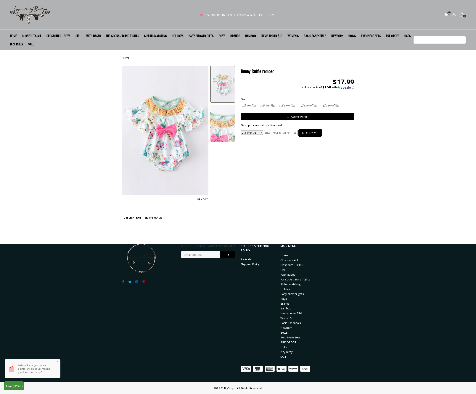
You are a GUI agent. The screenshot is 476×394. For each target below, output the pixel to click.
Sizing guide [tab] (153, 217)
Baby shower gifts (201, 35)
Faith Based (93, 35)
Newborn (337, 35)
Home (13, 35)
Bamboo (250, 35)
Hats (407, 35)
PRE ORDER (392, 35)
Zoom (204, 199)
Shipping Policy (250, 264)
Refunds (246, 259)
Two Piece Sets (371, 35)
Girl (78, 35)
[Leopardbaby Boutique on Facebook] (123, 282)
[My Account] (454, 15)
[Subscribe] (227, 254)
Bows (352, 35)
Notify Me (310, 133)
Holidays (178, 35)
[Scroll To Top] (465, 369)
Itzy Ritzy (16, 44)
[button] (327, 87)
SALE (31, 44)
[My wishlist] (446, 15)
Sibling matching (155, 35)
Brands (235, 35)
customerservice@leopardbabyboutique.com (239, 15)
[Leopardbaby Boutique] (30, 15)
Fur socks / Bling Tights (122, 35)
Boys (222, 35)
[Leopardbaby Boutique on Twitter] (130, 282)
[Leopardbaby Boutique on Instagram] (137, 282)
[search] (440, 40)
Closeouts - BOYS (58, 35)
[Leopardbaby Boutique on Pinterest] (144, 282)
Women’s (293, 35)
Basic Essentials (315, 35)
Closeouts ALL (31, 35)
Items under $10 (271, 35)
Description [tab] (132, 217)
